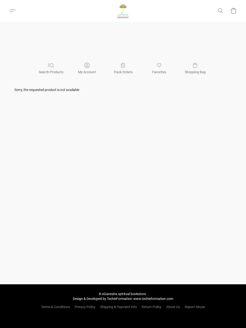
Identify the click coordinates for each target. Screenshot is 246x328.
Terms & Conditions (55, 307)
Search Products (51, 72)
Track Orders (123, 72)
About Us (173, 307)
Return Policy (151, 307)
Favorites (159, 72)
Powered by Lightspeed (123, 315)
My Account (87, 72)
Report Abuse (195, 307)
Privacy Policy (85, 307)
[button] (123, 10)
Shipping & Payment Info (118, 307)
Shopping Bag (195, 72)
